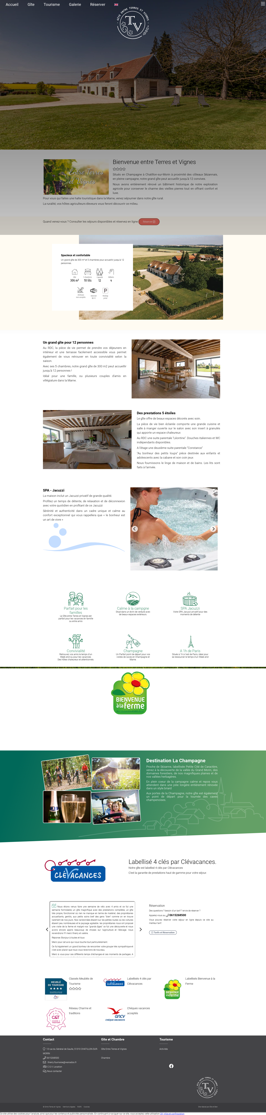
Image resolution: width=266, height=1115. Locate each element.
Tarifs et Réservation (164, 932)
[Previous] (135, 529)
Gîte (31, 4)
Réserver (97, 4)
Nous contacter (54, 1071)
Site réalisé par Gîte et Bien (208, 1107)
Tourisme (52, 4)
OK (161, 1113)
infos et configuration (174, 1113)
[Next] (213, 529)
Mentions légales (69, 1107)
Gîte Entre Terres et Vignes (114, 1049)
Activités (163, 1049)
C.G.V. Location (54, 1066)
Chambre (105, 1058)
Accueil (12, 4)
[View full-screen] (214, 490)
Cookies (87, 1107)
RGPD (79, 1107)
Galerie (75, 4)
